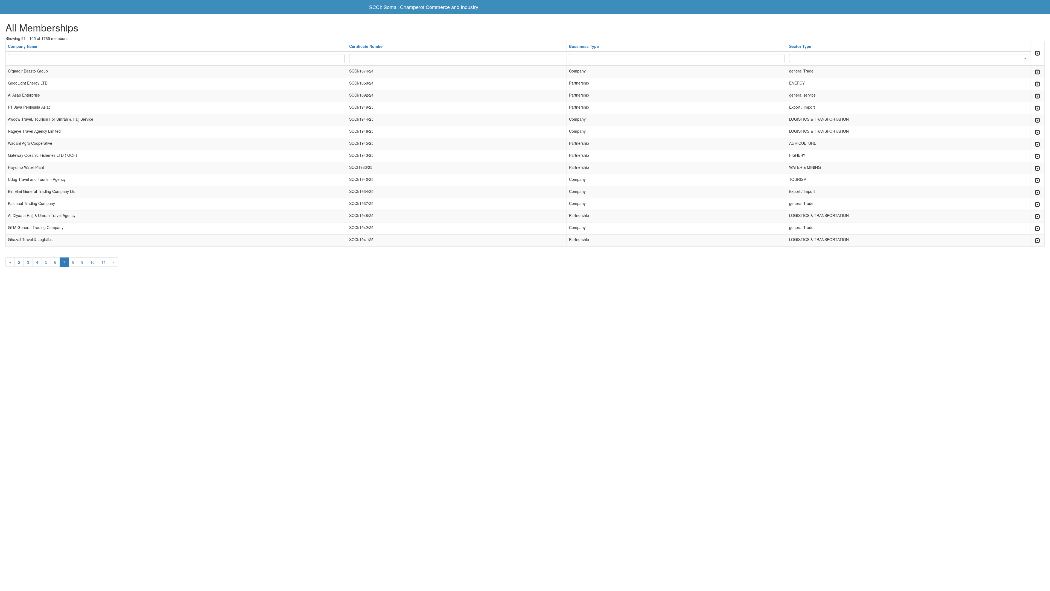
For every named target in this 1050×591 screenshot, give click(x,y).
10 (92, 262)
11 (103, 262)
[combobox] (908, 58)
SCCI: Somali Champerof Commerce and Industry (423, 6)
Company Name (22, 46)
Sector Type (800, 46)
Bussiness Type (584, 46)
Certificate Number (366, 46)
